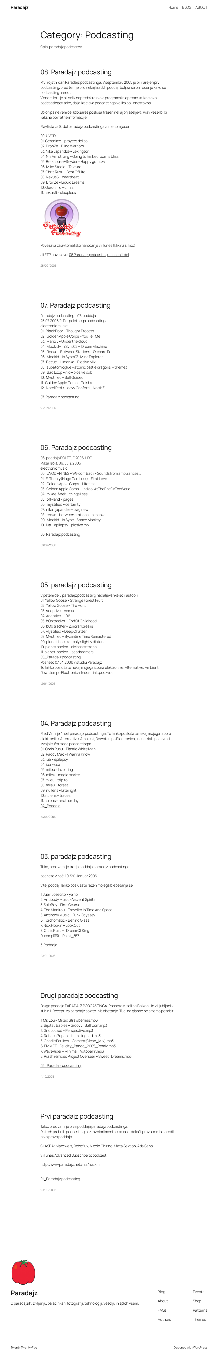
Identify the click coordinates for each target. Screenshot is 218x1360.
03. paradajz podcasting (76, 856)
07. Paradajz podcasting (75, 305)
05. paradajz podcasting (76, 584)
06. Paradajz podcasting (76, 447)
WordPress (200, 1347)
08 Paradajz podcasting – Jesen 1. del (99, 254)
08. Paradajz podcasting (76, 72)
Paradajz (19, 7)
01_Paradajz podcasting (60, 1178)
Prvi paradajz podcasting (76, 1116)
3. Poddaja (48, 944)
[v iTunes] (61, 236)
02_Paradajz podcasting (61, 1065)
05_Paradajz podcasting (60, 656)
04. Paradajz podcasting (76, 723)
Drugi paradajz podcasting (79, 995)
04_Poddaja (50, 805)
